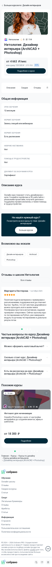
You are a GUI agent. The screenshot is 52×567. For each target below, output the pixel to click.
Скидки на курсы (9, 489)
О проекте (6, 521)
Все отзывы (26, 280)
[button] (22, 329)
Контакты (5, 524)
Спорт (4, 497)
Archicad (33, 254)
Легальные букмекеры (11, 501)
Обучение (5, 478)
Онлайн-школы (8, 482)
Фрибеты (5, 508)
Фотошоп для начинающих (18, 413)
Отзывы (5, 485)
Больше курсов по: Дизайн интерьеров (22, 5)
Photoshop (11, 260)
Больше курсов (26, 230)
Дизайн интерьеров (15, 254)
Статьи (4, 492)
